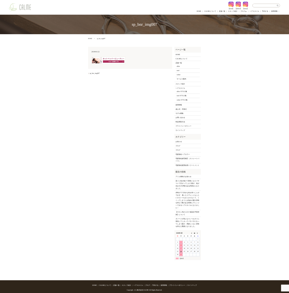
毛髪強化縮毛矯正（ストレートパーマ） (187, 160)
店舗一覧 (222, 11)
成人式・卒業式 (181, 109)
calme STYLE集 (182, 100)
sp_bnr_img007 (95, 73)
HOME (199, 11)
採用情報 (274, 11)
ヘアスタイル (254, 11)
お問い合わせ (180, 117)
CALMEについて (210, 11)
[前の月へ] (191, 233)
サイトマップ (180, 130)
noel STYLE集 (181, 96)
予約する (265, 11)
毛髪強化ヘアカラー (183, 154)
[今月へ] (194, 233)
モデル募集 (179, 113)
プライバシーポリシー (183, 126)
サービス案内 (181, 79)
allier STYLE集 (182, 91)
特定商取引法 (180, 122)
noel (178, 70)
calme (178, 75)
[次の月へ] (198, 233)
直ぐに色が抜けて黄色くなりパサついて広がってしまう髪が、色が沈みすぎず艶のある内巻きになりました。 (187, 184)
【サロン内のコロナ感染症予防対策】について (187, 213)
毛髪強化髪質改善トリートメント (187, 165)
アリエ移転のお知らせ (183, 176)
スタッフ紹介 (233, 11)
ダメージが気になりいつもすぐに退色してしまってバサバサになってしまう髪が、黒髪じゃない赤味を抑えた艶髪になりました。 (187, 222)
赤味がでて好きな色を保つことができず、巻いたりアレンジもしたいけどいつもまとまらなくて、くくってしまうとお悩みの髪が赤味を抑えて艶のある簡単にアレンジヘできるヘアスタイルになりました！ (187, 200)
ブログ (242, 11)
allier (178, 66)
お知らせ (179, 141)
